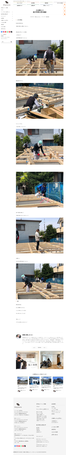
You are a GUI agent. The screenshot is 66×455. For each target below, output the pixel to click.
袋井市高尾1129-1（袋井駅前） (24, 441)
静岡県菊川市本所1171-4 (23, 421)
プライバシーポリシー (4, 38)
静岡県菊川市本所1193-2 (23, 413)
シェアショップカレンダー (4, 37)
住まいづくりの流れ (39, 413)
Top (63, 452)
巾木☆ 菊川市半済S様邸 (33, 385)
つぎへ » (44, 347)
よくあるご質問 (3, 22)
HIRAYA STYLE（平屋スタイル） (41, 446)
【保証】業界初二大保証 (40, 419)
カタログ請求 (3, 26)
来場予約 (2, 24)
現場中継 (47, 16)
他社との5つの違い (39, 411)
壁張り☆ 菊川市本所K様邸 (45, 385)
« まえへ (34, 347)
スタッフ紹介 (54, 408)
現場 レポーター (38, 16)
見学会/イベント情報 (4, 7)
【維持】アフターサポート (40, 420)
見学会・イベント (46, 5)
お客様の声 (33, 5)
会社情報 (53, 406)
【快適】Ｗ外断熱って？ (40, 414)
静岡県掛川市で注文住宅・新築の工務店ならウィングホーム (24, 452)
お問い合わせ (3, 28)
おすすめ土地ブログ (55, 422)
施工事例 (37, 427)
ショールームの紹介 (55, 409)
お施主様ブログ (19, 5)
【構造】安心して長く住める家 (41, 417)
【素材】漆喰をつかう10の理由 (41, 416)
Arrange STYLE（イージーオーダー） (42, 440)
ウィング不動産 (3, 34)
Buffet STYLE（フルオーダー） (41, 439)
